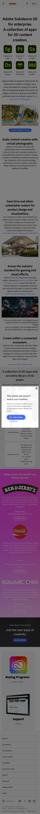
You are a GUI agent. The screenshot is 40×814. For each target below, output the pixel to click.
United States (18, 417)
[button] (36, 388)
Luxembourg (13, 421)
